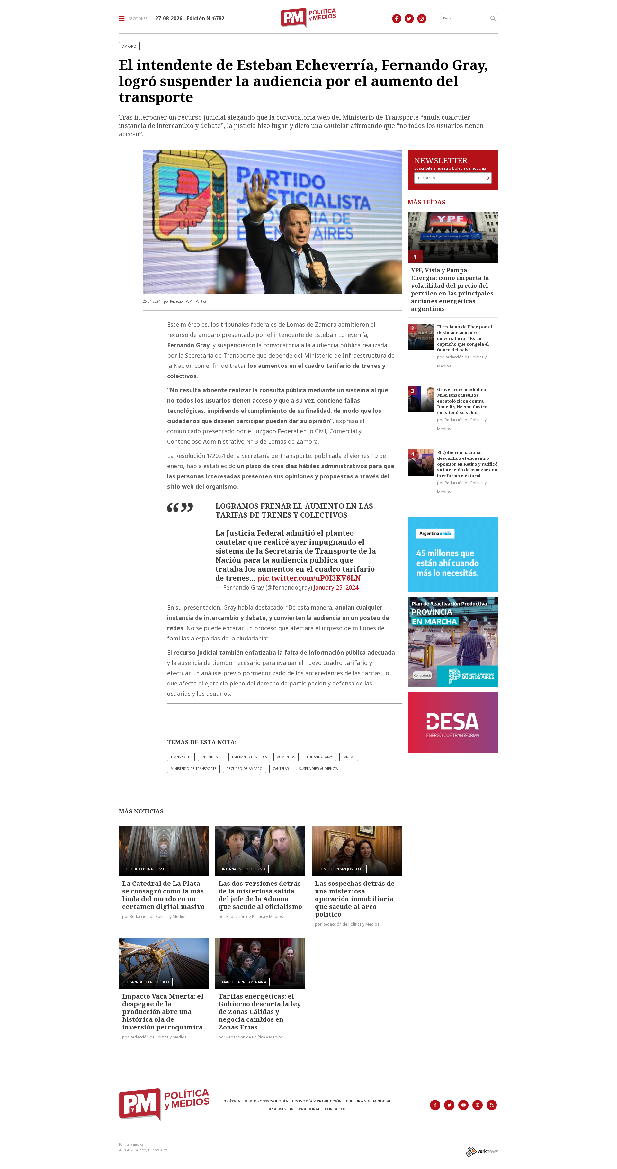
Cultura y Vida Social (368, 1101)
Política (231, 1101)
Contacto (335, 1108)
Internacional (305, 1108)
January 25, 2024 (336, 587)
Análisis (277, 1108)
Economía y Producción (317, 1101)
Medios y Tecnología (266, 1101)
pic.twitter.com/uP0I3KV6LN (309, 578)
